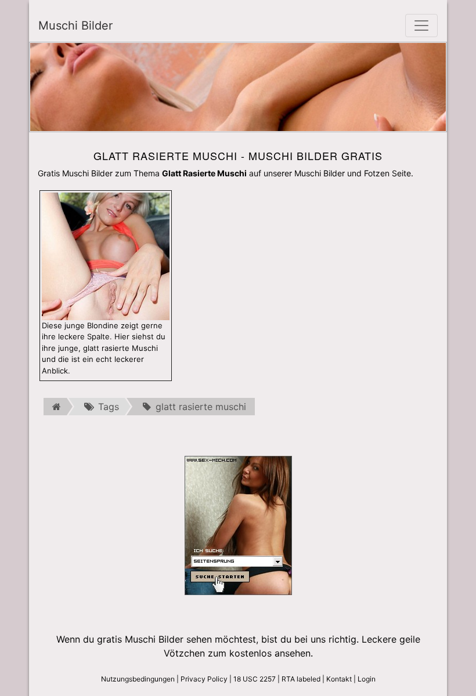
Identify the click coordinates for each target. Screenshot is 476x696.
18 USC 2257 (254, 679)
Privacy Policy (204, 679)
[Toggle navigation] (421, 25)
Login (367, 679)
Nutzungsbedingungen (138, 679)
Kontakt (339, 679)
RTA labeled (301, 679)
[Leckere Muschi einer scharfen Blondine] (106, 255)
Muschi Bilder (75, 25)
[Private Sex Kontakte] (238, 525)
